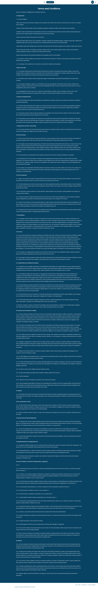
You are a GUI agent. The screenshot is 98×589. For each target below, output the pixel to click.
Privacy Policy (78, 584)
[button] (50, 2)
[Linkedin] (44, 2)
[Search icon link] (95, 2)
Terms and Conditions (91, 584)
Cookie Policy (84, 584)
